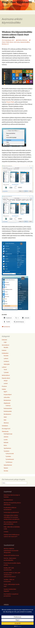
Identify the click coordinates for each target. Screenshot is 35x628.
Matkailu (6, 442)
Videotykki (7, 364)
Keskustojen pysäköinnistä (11, 512)
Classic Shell (10, 102)
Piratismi (4, 386)
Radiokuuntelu (8, 411)
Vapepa (6, 468)
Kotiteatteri (5, 353)
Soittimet (6, 361)
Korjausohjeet (8, 394)
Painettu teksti (6, 378)
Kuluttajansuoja (8, 434)
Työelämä (6, 451)
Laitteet (6, 358)
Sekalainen (5, 425)
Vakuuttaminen (8, 465)
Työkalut (6, 372)
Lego (5, 342)
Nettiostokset (6, 375)
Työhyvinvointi (10, 453)
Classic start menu (14, 42)
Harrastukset (5, 345)
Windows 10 (5, 44)
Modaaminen (7, 400)
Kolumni (4, 350)
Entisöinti (4, 340)
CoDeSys (8, 405)
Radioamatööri (8, 408)
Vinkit (5, 417)
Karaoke (6, 355)
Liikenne (6, 437)
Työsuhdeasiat (10, 459)
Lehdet (6, 383)
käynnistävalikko (25, 42)
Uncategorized (6, 428)
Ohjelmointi (7, 403)
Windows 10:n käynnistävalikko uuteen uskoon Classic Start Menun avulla (17, 35)
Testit (5, 369)
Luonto (6, 439)
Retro (5, 445)
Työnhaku (8, 456)
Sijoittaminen (7, 448)
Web (5, 420)
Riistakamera (7, 414)
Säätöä (20, 40)
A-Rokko (6, 531)
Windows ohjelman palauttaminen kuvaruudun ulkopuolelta (11, 550)
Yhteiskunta (5, 431)
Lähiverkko (7, 397)
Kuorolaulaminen (8, 500)
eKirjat (5, 380)
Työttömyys (9, 462)
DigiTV (5, 391)
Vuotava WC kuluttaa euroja (11, 555)
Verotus (6, 471)
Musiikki (6, 347)
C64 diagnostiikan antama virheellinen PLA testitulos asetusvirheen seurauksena (11, 517)
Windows (24, 40)
